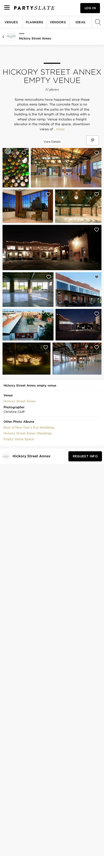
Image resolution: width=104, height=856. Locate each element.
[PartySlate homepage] (34, 8)
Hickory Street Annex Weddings (28, 433)
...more (59, 129)
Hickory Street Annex (35, 38)
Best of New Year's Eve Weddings (29, 427)
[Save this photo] (24, 153)
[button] (20, 401)
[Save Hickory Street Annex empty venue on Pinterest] (92, 140)
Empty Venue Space (19, 439)
